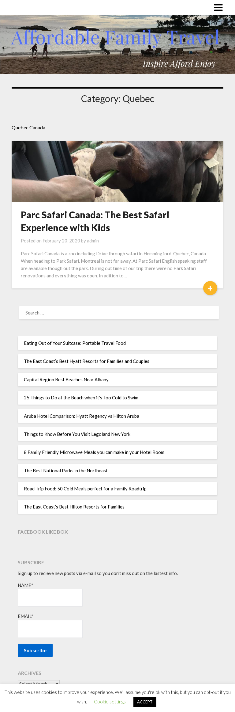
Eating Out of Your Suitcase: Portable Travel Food (75, 343)
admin (93, 240)
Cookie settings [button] (110, 701)
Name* (25, 585)
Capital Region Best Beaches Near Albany (66, 379)
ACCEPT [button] (145, 701)
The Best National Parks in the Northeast (66, 470)
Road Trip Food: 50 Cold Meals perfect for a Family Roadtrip (85, 488)
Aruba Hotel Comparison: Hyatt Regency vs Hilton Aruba (81, 416)
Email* (25, 616)
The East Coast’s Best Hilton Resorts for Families (74, 506)
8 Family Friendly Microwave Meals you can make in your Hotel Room (94, 452)
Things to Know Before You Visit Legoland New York (77, 434)
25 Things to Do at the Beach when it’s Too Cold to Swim (81, 397)
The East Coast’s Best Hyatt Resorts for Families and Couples (86, 361)
